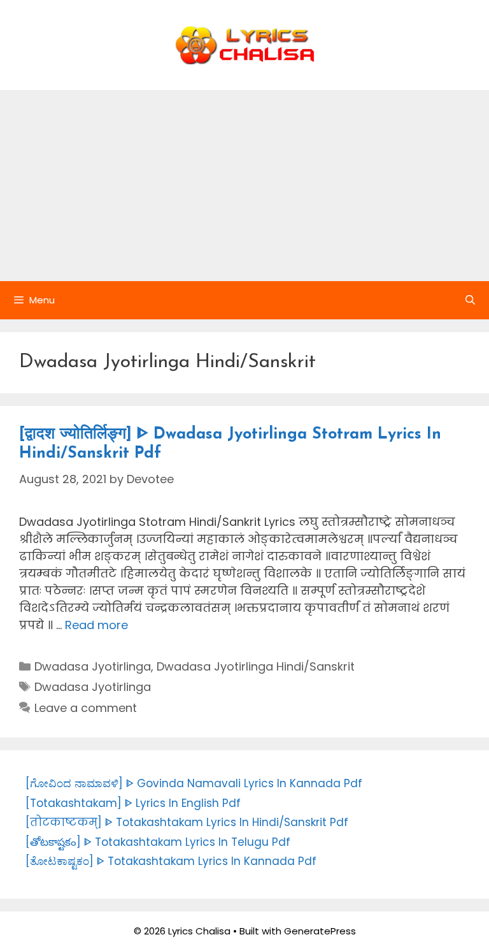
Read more (96, 625)
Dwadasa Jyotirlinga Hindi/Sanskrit (256, 666)
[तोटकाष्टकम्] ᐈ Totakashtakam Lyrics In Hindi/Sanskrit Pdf (186, 822)
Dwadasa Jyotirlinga (92, 666)
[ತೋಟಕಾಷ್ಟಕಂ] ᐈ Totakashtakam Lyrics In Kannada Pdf (170, 861)
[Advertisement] (244, 185)
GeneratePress (320, 931)
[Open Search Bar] (470, 300)
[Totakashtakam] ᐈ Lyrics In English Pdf (133, 803)
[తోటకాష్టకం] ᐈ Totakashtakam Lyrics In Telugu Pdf (157, 842)
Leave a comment (85, 708)
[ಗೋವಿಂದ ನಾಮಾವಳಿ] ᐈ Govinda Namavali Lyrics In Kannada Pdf (193, 783)
